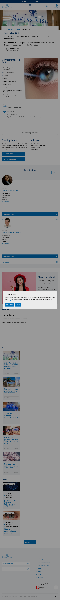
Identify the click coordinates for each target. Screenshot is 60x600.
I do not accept (9, 304)
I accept (18, 304)
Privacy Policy (8, 301)
